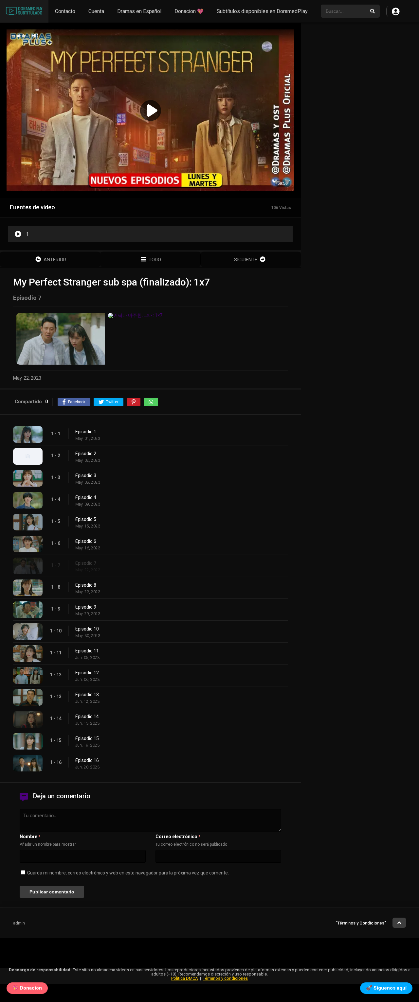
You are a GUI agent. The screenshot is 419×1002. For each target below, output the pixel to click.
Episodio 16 (87, 760)
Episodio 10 (87, 628)
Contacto (65, 11)
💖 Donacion (27, 990)
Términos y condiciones (225, 978)
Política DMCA (184, 978)
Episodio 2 (85, 453)
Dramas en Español (139, 11)
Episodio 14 (87, 716)
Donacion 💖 (189, 11)
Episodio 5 (85, 519)
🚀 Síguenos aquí (386, 990)
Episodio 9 (85, 607)
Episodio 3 (85, 475)
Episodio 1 (85, 431)
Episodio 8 (85, 585)
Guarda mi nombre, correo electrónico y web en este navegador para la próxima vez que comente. (128, 872)
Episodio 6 (85, 541)
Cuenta (96, 11)
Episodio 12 (87, 672)
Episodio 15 (87, 738)
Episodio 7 (85, 563)
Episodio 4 (85, 497)
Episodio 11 (87, 650)
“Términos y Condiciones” (361, 923)
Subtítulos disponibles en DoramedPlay (262, 11)
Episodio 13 (87, 694)
